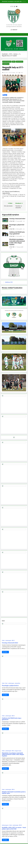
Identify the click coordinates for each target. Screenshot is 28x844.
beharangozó (5, 825)
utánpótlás (6, 64)
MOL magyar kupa (16, 750)
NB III (13, 640)
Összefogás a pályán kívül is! (10, 685)
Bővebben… (5, 652)
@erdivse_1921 (9, 282)
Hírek (13, 61)
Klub (6, 683)
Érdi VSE (6, 72)
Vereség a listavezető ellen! (17, 218)
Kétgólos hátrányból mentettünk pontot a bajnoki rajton (14, 792)
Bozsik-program (7, 61)
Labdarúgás (19, 61)
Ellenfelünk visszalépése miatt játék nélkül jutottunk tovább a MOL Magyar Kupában (12, 1)
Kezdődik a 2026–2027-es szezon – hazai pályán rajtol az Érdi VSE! (14, 828)
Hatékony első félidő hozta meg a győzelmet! (11, 718)
